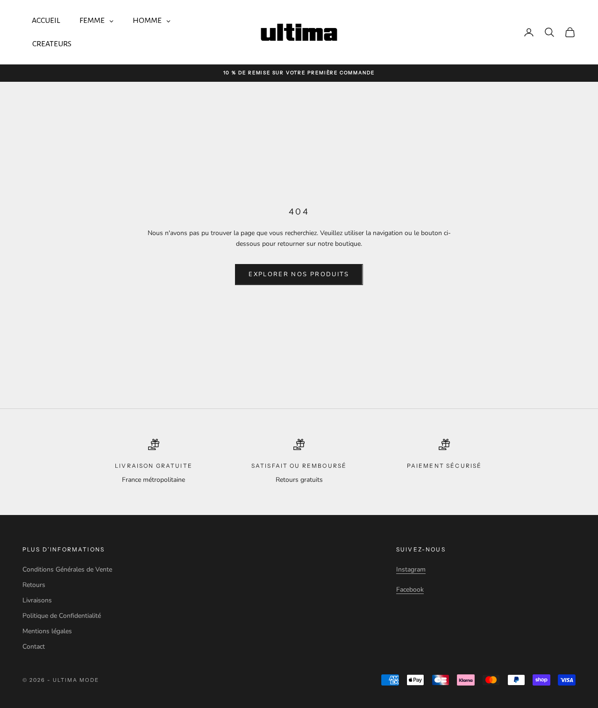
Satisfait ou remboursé (299, 465)
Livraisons (37, 600)
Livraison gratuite (153, 465)
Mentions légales (47, 631)
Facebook (410, 589)
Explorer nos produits (299, 274)
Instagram (411, 569)
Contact (33, 646)
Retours (33, 584)
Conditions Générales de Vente (67, 569)
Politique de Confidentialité (61, 615)
